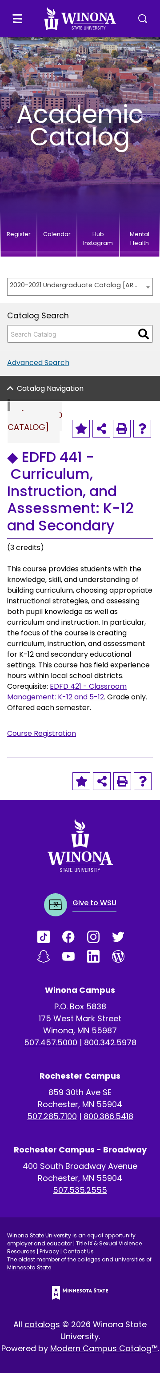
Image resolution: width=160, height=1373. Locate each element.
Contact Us (78, 1251)
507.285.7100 (52, 1116)
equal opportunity (111, 1235)
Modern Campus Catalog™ (104, 1348)
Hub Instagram (98, 238)
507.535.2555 (80, 1190)
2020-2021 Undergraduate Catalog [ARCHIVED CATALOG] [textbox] (75, 285)
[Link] (49, 937)
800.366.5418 (108, 1116)
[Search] (143, 334)
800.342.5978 (110, 1042)
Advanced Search (38, 362)
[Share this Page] (101, 429)
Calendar (57, 234)
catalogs (42, 1324)
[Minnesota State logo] (80, 1293)
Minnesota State (29, 1267)
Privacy (49, 1251)
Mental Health (139, 238)
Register (19, 234)
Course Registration (41, 733)
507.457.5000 (50, 1042)
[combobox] (80, 287)
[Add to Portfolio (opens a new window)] (81, 429)
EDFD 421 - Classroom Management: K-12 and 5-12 (67, 691)
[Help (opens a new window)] (142, 429)
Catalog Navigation (50, 388)
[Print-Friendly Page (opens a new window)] (122, 429)
